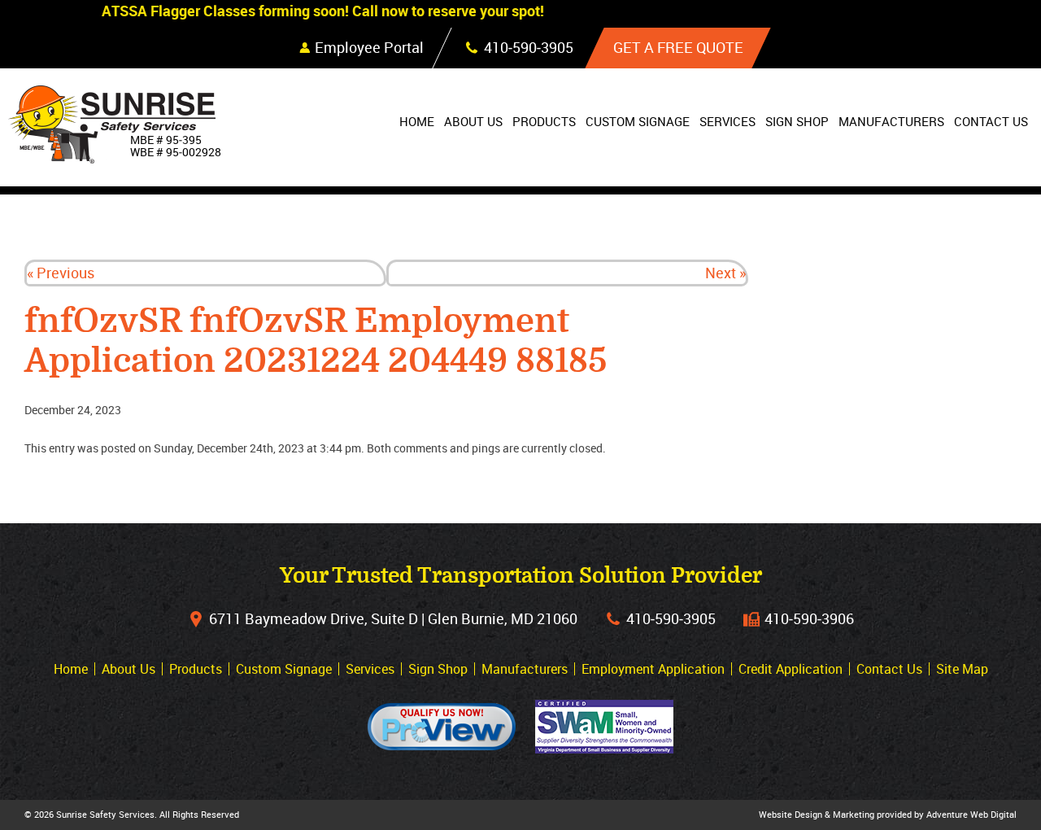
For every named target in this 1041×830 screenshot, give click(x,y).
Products (544, 121)
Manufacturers (891, 121)
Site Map (962, 669)
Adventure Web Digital (971, 814)
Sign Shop (797, 121)
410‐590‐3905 (671, 618)
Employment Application (653, 669)
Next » (725, 272)
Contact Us (991, 121)
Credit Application (790, 669)
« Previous (60, 272)
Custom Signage (638, 121)
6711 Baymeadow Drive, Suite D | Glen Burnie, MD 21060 (393, 618)
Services (727, 121)
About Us (473, 121)
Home (416, 121)
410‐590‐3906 (809, 618)
